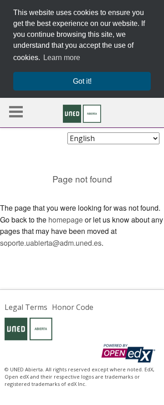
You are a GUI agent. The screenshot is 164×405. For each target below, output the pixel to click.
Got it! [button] (82, 81)
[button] (16, 111)
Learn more (61, 57)
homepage (65, 219)
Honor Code (72, 307)
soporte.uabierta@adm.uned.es (51, 243)
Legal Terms (26, 307)
